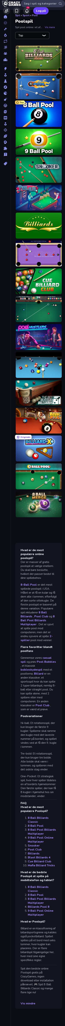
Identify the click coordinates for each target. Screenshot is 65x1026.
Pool (35, 15)
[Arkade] (5, 75)
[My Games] (16, 10)
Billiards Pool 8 (38, 907)
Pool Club (41, 616)
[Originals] (5, 47)
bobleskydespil (31, 670)
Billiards (34, 854)
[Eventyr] (5, 87)
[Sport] (5, 136)
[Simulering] (5, 124)
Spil (17, 15)
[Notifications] (26, 10)
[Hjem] (5, 17)
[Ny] (5, 29)
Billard (38, 674)
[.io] (5, 93)
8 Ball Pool (36, 826)
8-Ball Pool (29, 585)
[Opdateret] (5, 41)
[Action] (5, 69)
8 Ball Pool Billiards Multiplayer (38, 620)
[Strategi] (5, 142)
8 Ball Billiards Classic (38, 820)
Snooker (34, 846)
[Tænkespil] (5, 148)
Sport (26, 15)
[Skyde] (5, 130)
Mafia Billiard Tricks (41, 865)
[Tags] (5, 164)
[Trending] (5, 35)
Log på (41, 11)
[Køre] (5, 105)
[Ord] (5, 118)
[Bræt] (5, 81)
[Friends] (6, 10)
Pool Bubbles (46, 662)
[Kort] (5, 112)
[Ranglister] (5, 60)
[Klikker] (5, 99)
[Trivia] (5, 154)
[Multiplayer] (5, 53)
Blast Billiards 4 (39, 857)
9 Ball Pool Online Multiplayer (40, 840)
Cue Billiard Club (39, 861)
